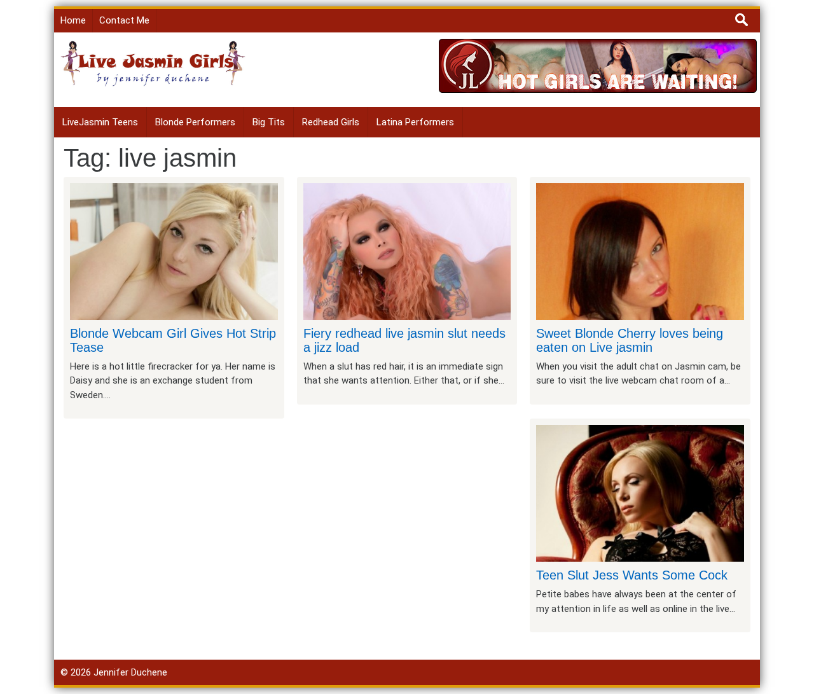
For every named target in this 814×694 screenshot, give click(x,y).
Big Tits (268, 122)
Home (73, 20)
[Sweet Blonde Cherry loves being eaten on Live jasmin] (640, 250)
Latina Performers (415, 122)
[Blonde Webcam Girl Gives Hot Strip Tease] (174, 250)
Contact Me (124, 20)
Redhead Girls (330, 122)
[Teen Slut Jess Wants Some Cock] (640, 493)
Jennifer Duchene (130, 672)
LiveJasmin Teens (100, 122)
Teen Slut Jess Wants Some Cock (632, 575)
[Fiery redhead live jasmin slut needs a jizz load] (407, 250)
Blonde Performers (195, 122)
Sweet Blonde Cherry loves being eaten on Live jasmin (629, 340)
